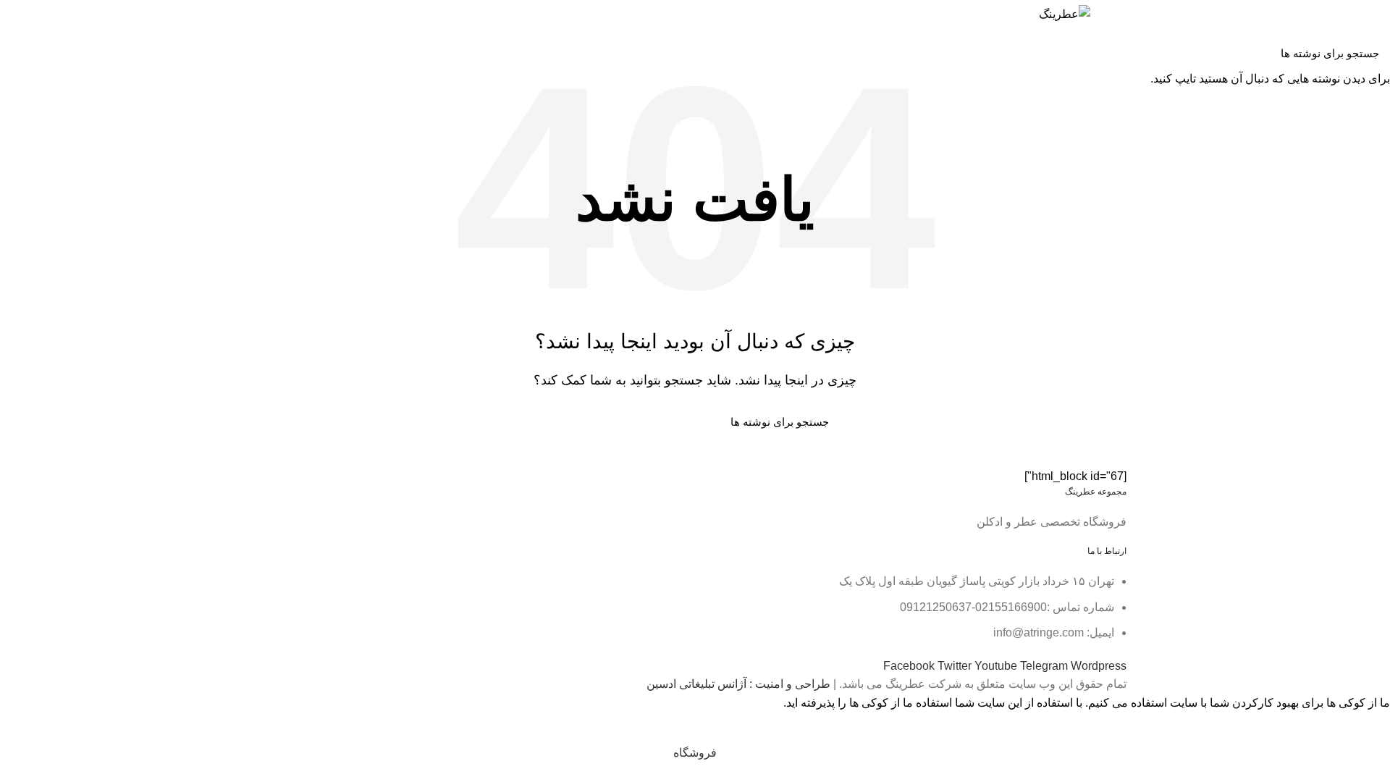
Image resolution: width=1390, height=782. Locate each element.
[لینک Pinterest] (341, 43)
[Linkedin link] (324, 43)
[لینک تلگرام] (308, 43)
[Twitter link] (358, 43)
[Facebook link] (374, 43)
